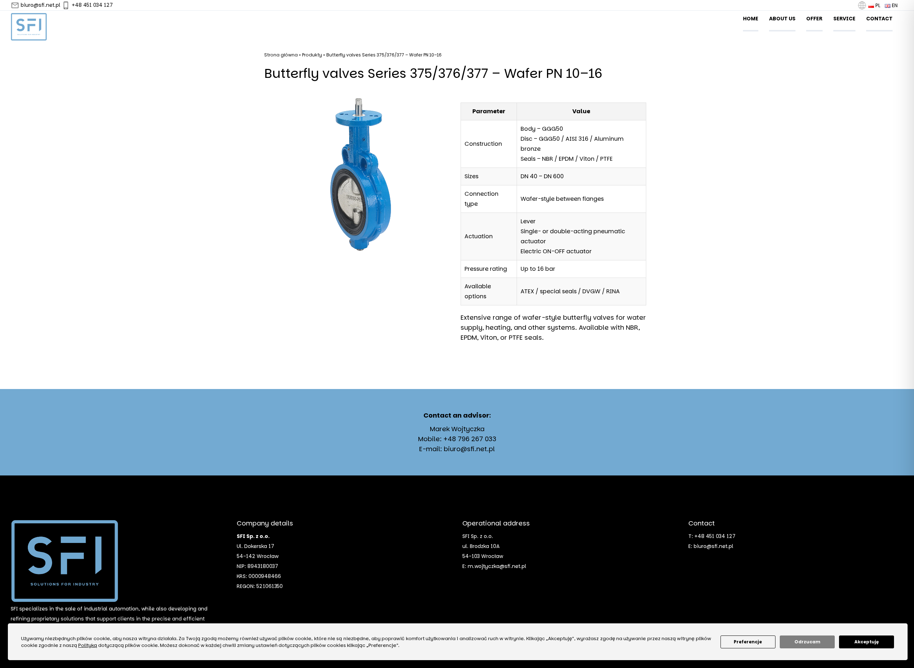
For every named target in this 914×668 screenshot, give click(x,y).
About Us (782, 18)
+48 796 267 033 (469, 438)
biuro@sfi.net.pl (39, 5)
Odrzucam (807, 642)
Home (750, 18)
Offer (814, 18)
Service (844, 18)
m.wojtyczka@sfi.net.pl (497, 566)
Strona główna (281, 55)
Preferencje (748, 642)
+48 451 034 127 (91, 5)
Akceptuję (866, 642)
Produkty (312, 55)
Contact (879, 18)
